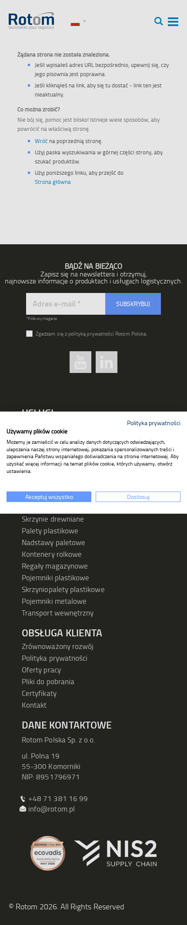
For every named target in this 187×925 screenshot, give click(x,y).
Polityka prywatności (153, 423)
